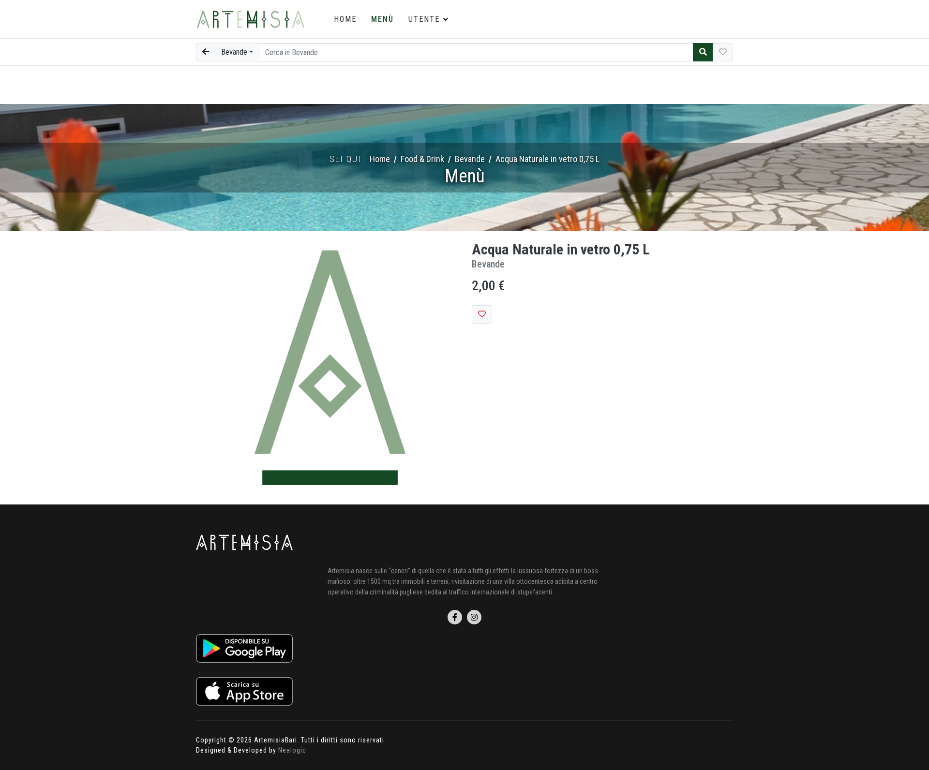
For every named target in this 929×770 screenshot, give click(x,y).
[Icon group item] (455, 617)
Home (345, 19)
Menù (382, 19)
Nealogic (292, 750)
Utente (424, 19)
